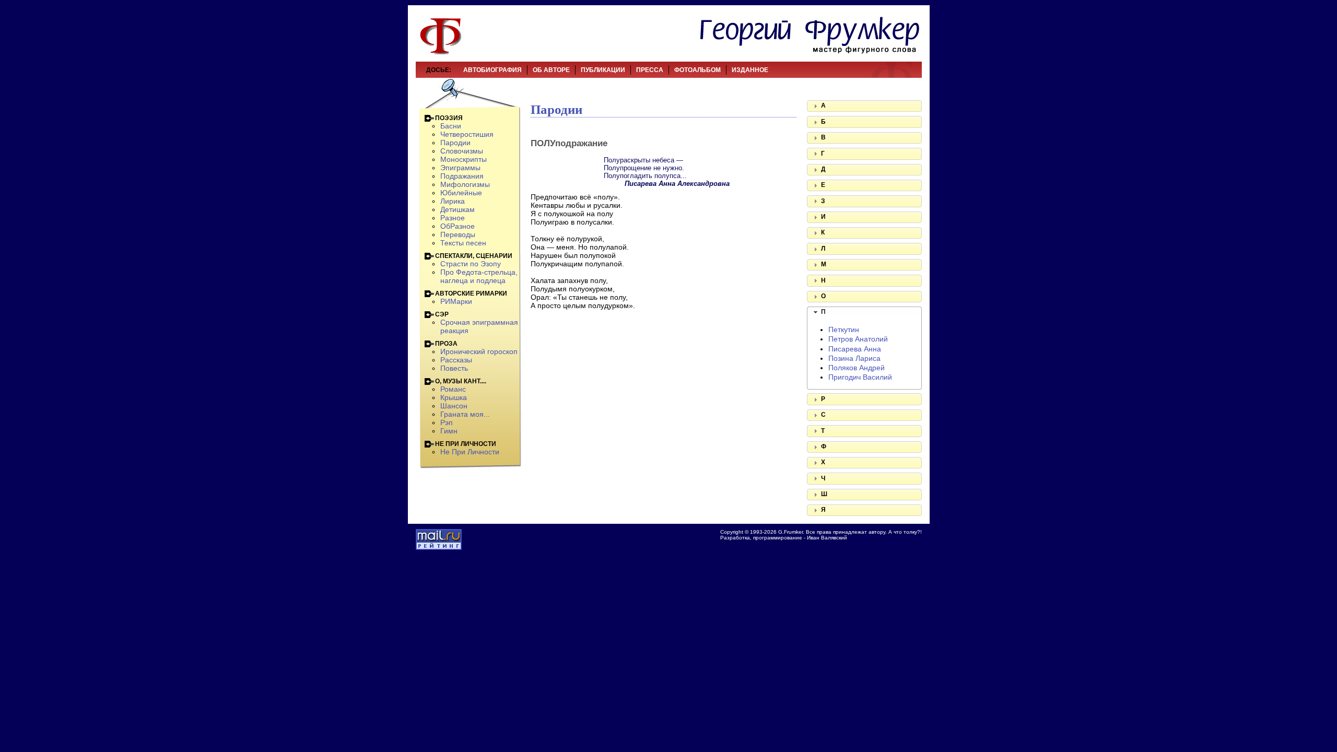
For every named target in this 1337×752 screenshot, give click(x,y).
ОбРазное (457, 226)
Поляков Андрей (856, 367)
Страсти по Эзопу (470, 264)
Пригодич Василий (860, 377)
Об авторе (551, 70)
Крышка (453, 397)
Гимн (449, 431)
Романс (453, 389)
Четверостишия (467, 134)
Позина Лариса (854, 358)
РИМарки (456, 301)
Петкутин (843, 329)
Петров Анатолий (858, 339)
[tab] (864, 106)
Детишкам (457, 209)
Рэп (446, 422)
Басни (450, 126)
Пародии (455, 142)
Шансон (453, 406)
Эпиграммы (460, 167)
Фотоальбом (697, 70)
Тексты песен (463, 243)
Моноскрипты (463, 159)
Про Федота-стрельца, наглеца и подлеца (479, 276)
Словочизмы (461, 151)
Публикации (603, 70)
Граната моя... (465, 414)
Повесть (454, 368)
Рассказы (456, 360)
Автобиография (492, 70)
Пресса (649, 70)
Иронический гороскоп (479, 351)
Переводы (457, 234)
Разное (452, 218)
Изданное (750, 70)
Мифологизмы (465, 184)
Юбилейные (461, 193)
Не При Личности (469, 452)
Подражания (462, 176)
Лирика (452, 201)
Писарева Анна (854, 349)
